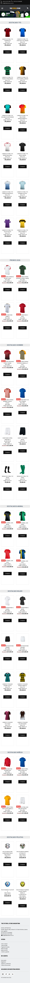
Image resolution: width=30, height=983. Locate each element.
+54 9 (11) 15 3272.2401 (6, 934)
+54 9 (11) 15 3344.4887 (16, 1)
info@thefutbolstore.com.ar (7, 3)
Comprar (7, 52)
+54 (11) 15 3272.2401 (6, 1)
